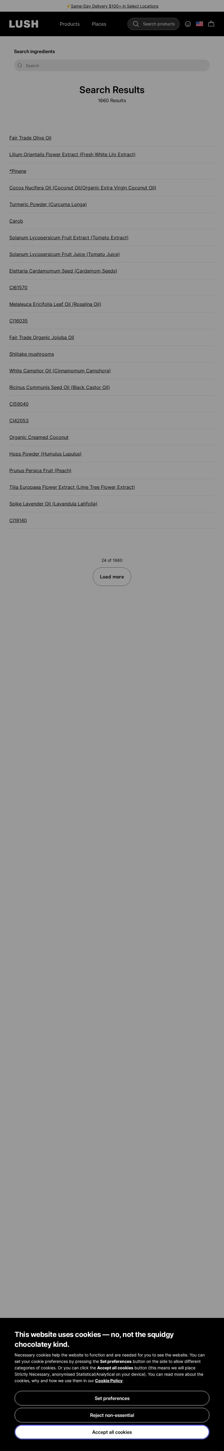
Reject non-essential (112, 1415)
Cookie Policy (109, 1380)
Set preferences (112, 1398)
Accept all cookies (112, 1432)
